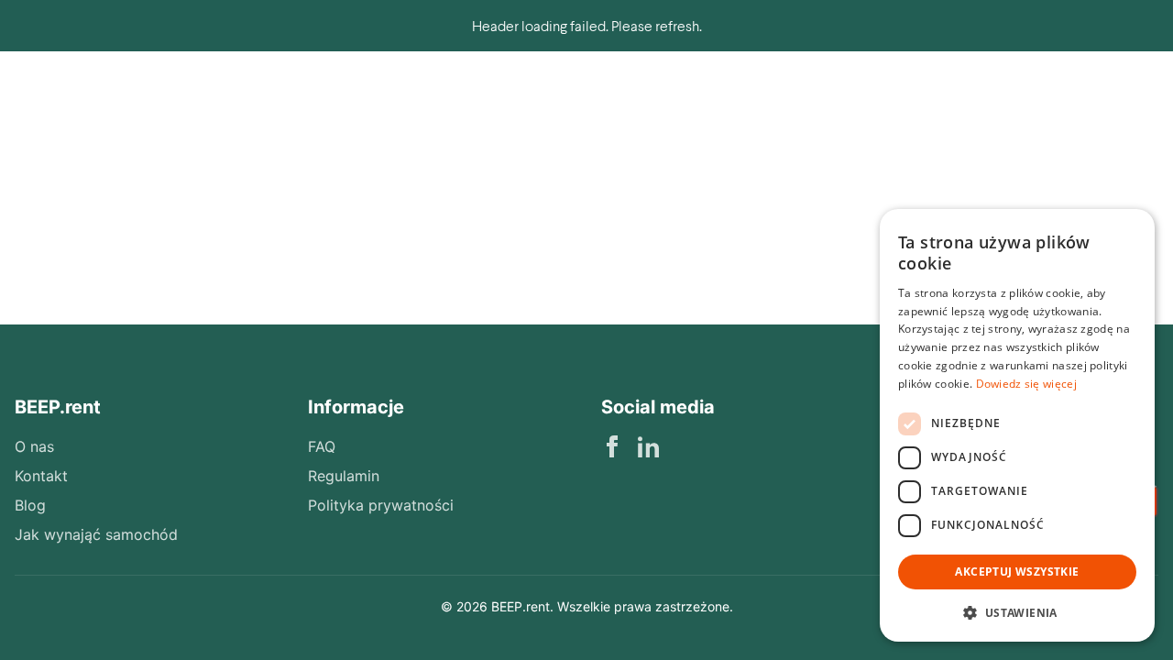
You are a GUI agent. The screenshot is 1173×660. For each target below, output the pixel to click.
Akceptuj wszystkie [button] (1017, 571)
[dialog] (1017, 425)
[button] (1017, 612)
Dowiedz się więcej (1026, 383)
